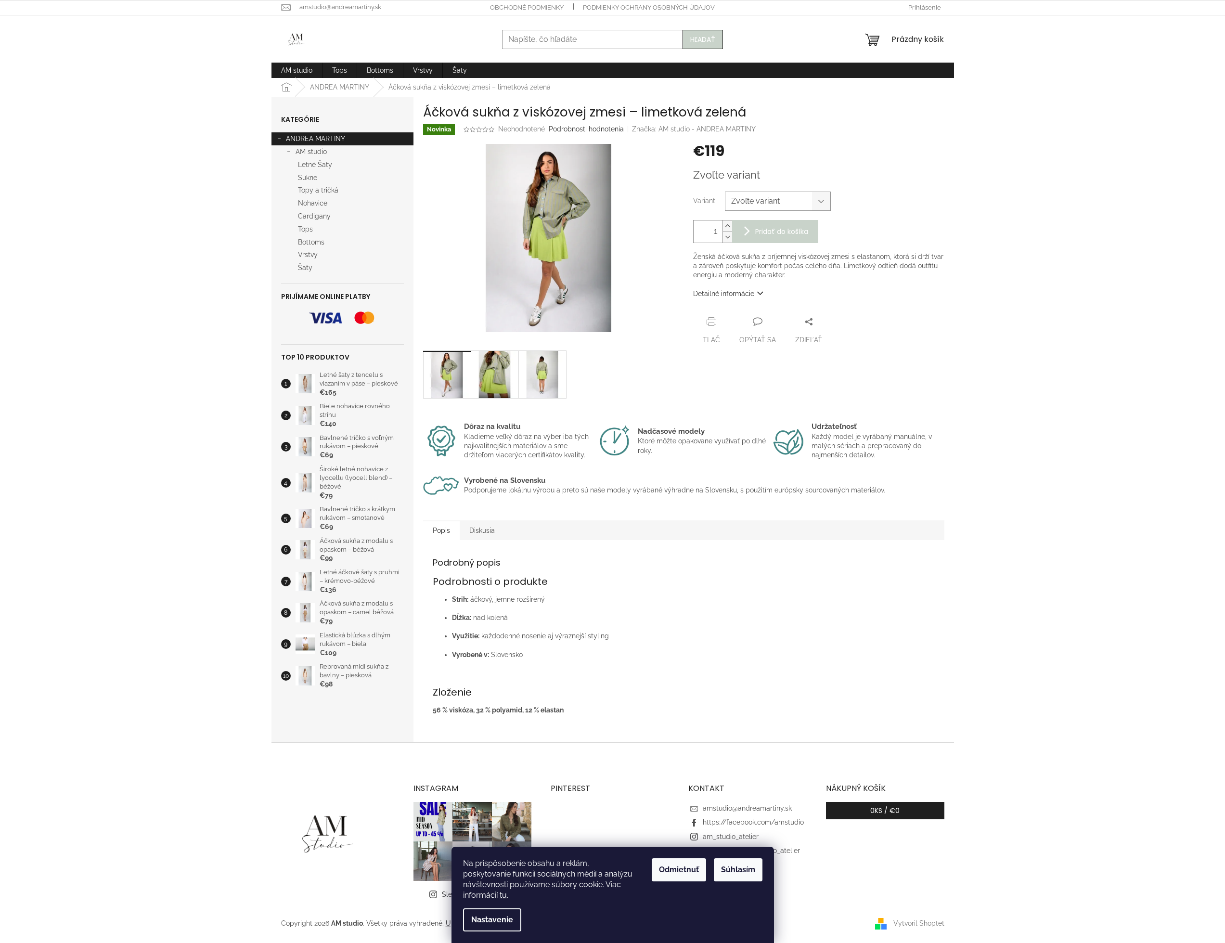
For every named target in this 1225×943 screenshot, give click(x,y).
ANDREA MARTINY (315, 138)
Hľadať (702, 39)
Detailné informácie (723, 293)
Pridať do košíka (781, 231)
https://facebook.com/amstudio (753, 822)
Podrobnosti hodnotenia (586, 129)
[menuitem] (296, 70)
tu (503, 895)
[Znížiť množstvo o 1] (727, 237)
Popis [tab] (441, 530)
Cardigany (314, 216)
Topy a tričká (318, 190)
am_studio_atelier (731, 836)
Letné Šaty (315, 164)
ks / (885, 810)
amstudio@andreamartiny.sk (747, 808)
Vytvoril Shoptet (918, 923)
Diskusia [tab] (482, 530)
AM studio (311, 151)
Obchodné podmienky (527, 7)
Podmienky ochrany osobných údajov (649, 7)
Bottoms (311, 242)
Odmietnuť (679, 869)
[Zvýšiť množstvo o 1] (727, 226)
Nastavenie (492, 919)
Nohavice (312, 203)
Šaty (305, 267)
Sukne (307, 177)
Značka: (694, 129)
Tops (305, 229)
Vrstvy (308, 254)
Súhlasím (738, 869)
